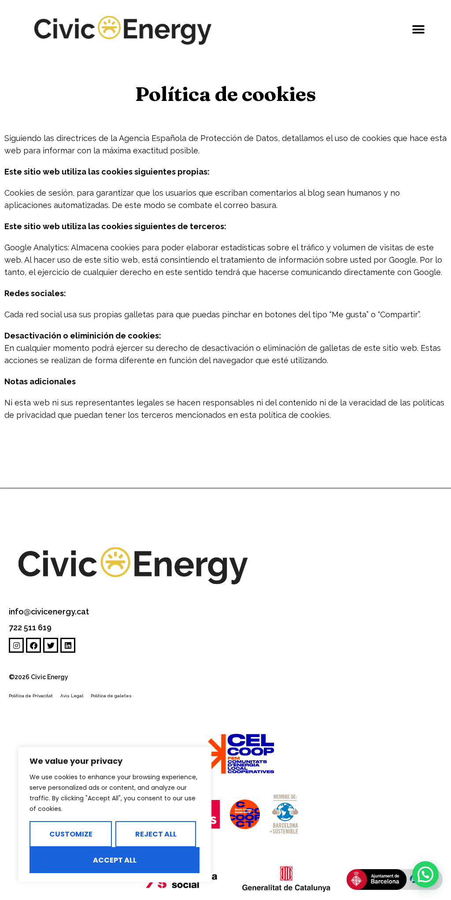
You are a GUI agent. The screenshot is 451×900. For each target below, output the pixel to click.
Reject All (156, 834)
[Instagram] (16, 645)
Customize (70, 834)
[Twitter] (50, 645)
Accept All (115, 860)
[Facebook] (33, 645)
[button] (419, 30)
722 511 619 (30, 627)
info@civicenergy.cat (49, 611)
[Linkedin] (67, 645)
